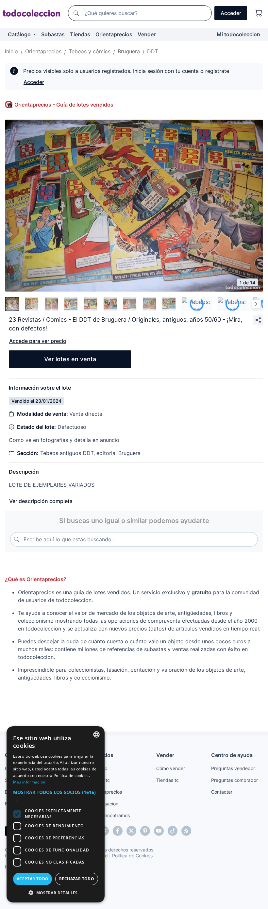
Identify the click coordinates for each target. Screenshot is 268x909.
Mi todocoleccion (238, 34)
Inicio (11, 51)
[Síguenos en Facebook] (118, 831)
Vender (147, 34)
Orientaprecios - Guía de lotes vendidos (63, 104)
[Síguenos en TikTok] (172, 831)
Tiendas (80, 34)
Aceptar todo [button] (33, 879)
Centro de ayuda (232, 755)
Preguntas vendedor (233, 768)
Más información (29, 782)
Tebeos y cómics (89, 51)
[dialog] (56, 814)
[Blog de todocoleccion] (186, 831)
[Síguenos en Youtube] (159, 831)
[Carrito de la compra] (259, 13)
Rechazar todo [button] (76, 879)
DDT (152, 51)
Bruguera (129, 51)
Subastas (53, 34)
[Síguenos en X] (131, 831)
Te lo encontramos (110, 815)
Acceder (34, 82)
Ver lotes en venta (70, 359)
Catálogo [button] (20, 34)
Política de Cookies (132, 855)
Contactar (221, 792)
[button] (55, 795)
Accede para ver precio (37, 341)
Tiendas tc (167, 780)
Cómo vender (170, 768)
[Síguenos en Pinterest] (145, 831)
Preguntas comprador (234, 780)
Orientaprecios (113, 34)
